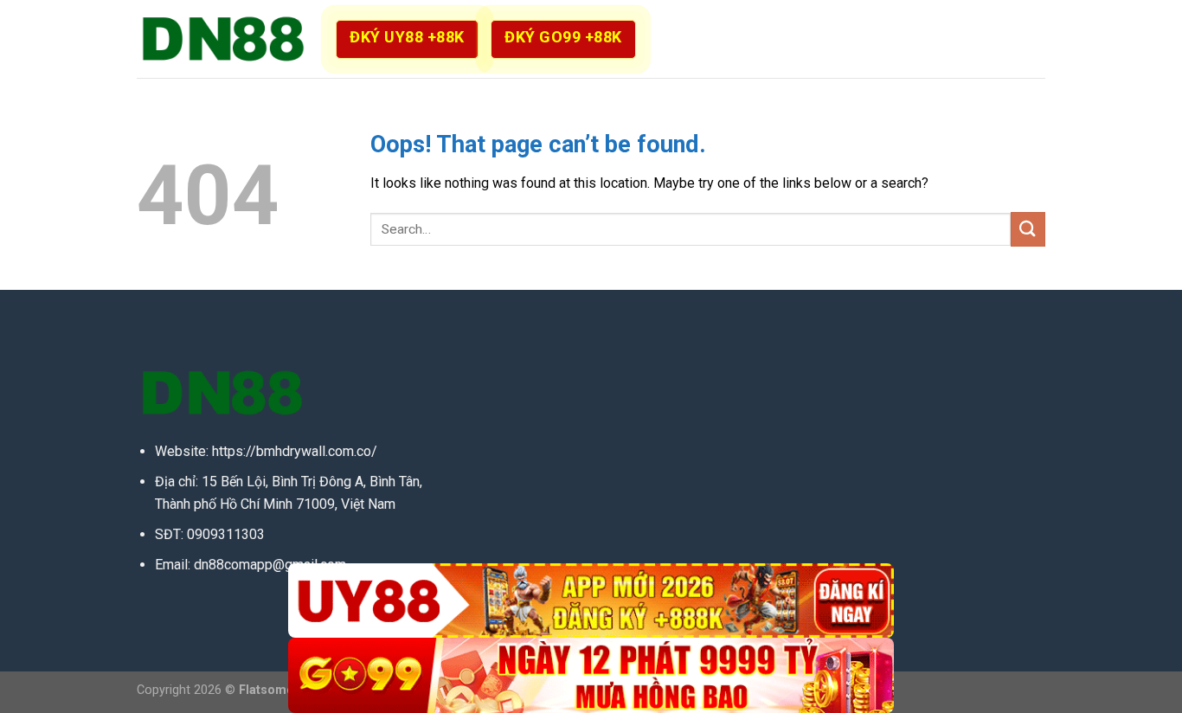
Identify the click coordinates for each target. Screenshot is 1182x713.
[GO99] (591, 675)
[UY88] (591, 601)
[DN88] (223, 39)
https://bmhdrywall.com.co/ (294, 451)
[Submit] (1028, 229)
